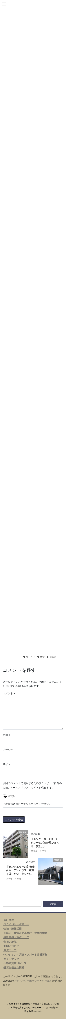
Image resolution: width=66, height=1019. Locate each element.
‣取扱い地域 (9, 941)
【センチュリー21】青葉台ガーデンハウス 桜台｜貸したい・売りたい (20, 870)
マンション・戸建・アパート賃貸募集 (25, 954)
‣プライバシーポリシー (16, 924)
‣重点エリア (9, 950)
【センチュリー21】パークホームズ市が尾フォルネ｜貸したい (45, 842)
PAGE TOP (60, 985)
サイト (6, 764)
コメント (9, 693)
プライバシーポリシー (26, 980)
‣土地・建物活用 (12, 928)
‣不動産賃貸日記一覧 (15, 963)
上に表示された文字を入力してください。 (27, 804)
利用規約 (47, 980)
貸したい (30, 656)
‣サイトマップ (11, 959)
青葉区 (53, 656)
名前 (6, 734)
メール (8, 749)
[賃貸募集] (15, 843)
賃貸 (42, 656)
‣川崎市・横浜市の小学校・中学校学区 (25, 933)
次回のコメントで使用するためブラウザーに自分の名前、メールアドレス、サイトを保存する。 (32, 785)
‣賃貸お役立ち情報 (13, 967)
